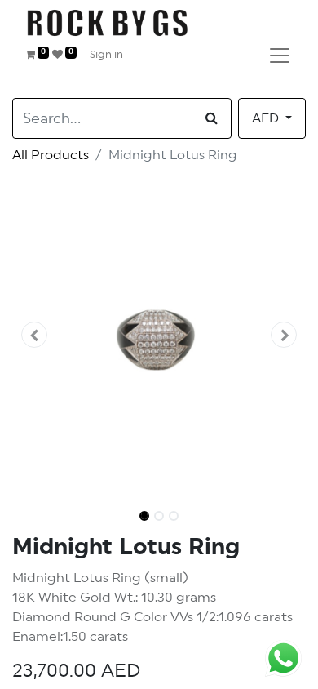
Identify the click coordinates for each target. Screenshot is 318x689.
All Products (50, 155)
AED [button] (267, 118)
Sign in (106, 55)
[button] (34, 334)
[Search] (212, 118)
